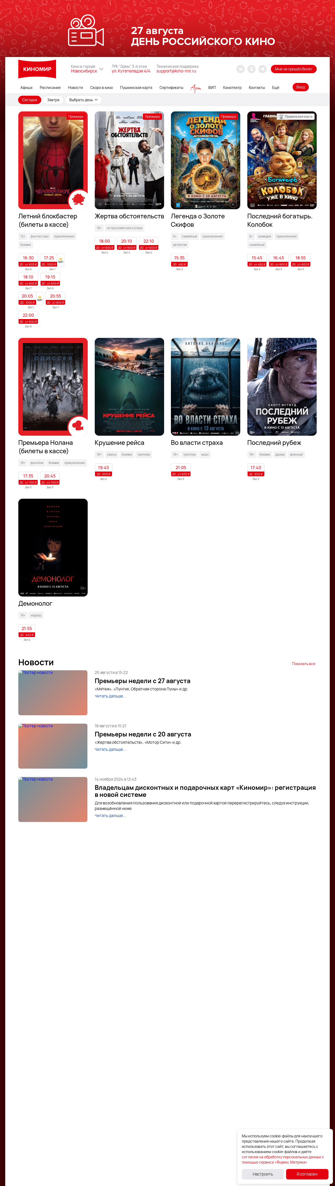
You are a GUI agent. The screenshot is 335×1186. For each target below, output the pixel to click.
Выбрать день (81, 99)
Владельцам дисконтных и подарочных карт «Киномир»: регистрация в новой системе (205, 791)
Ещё (275, 87)
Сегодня (29, 99)
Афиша (26, 87)
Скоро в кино (101, 87)
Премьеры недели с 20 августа (143, 734)
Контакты (257, 87)
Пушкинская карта (136, 87)
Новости (75, 87)
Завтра (53, 99)
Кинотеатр (232, 87)
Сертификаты (171, 87)
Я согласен (307, 1174)
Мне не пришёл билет (293, 68)
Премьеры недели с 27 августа (143, 680)
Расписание (50, 87)
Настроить (263, 1174)
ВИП (212, 87)
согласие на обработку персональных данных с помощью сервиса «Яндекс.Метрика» (283, 1159)
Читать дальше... (110, 696)
